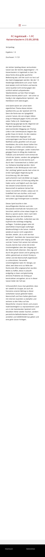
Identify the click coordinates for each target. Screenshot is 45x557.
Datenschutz (30, 549)
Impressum (9, 549)
